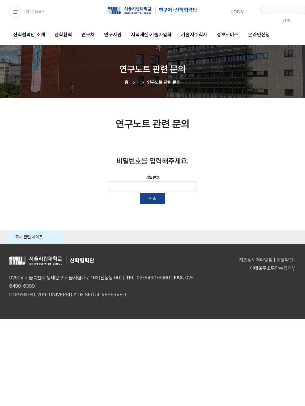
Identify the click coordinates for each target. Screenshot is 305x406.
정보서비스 (228, 34)
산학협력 (63, 34)
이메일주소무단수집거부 (273, 268)
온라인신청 (259, 34)
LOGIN (237, 12)
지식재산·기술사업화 (151, 34)
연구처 (88, 34)
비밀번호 (152, 177)
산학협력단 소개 (29, 34)
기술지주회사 (194, 34)
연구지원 (113, 34)
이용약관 (284, 260)
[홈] (152, 10)
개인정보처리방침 (256, 260)
